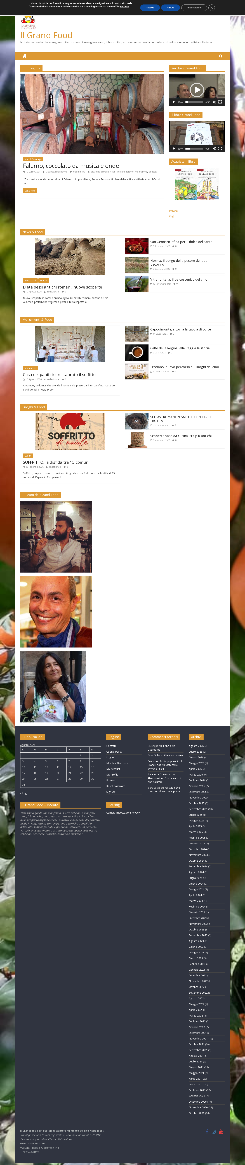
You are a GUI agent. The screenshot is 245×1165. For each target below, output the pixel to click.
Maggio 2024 (196, 889)
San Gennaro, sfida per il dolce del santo (181, 242)
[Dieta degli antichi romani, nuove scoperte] (70, 240)
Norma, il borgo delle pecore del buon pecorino (179, 262)
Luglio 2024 (195, 878)
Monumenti (30, 368)
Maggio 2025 (196, 820)
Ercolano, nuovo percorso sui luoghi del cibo (184, 367)
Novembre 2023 (198, 923)
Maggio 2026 (196, 763)
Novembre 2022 (198, 981)
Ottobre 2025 (196, 803)
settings (124, 6)
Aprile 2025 (195, 826)
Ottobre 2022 (196, 987)
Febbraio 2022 (197, 1021)
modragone (141, 171)
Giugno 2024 (196, 883)
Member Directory (117, 763)
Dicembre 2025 (198, 791)
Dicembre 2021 (198, 1032)
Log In (110, 757)
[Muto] (214, 102)
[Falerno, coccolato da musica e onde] (92, 77)
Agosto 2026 (196, 746)
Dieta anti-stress (173, 755)
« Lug (23, 793)
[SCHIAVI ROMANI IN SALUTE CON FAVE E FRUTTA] (137, 415)
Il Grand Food (46, 35)
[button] (197, 90)
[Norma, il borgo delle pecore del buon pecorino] (137, 259)
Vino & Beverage (33, 159)
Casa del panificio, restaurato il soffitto (59, 374)
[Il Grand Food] (24, 56)
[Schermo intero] (220, 102)
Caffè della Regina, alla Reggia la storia (180, 348)
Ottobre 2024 (196, 860)
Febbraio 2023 (197, 964)
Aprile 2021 (195, 1078)
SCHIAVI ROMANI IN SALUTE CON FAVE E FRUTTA (181, 419)
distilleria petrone (100, 171)
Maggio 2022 (196, 1004)
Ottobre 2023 (196, 929)
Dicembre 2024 (198, 849)
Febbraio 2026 (197, 780)
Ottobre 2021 (196, 1044)
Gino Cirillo (154, 755)
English (173, 216)
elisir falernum (117, 171)
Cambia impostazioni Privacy (123, 812)
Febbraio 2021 (197, 1090)
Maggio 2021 (196, 1073)
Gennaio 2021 (197, 1096)
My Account (113, 769)
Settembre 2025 (198, 809)
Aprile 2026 (195, 769)
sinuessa (153, 171)
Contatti (111, 746)
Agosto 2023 (196, 941)
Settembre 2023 (198, 935)
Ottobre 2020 (196, 1113)
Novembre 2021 (198, 1038)
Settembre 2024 (198, 866)
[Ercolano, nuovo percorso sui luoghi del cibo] (137, 365)
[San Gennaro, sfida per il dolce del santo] (137, 240)
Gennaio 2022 (197, 1027)
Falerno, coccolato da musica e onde (71, 165)
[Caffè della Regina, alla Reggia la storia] (137, 347)
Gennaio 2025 (197, 843)
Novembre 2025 (198, 797)
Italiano (173, 210)
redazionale (53, 291)
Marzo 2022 (196, 1015)
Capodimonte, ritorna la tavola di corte (180, 329)
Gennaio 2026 (197, 786)
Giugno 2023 (196, 946)
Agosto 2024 (196, 872)
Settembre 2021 (198, 1050)
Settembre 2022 (198, 992)
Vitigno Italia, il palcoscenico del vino (178, 279)
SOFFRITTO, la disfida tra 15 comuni (56, 462)
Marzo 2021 (196, 1084)
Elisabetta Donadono (57, 171)
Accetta (150, 7)
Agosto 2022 (196, 998)
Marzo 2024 (196, 900)
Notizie (43, 280)
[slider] (194, 102)
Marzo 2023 (196, 958)
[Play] (174, 102)
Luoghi (28, 455)
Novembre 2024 (198, 855)
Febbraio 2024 (197, 906)
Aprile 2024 (195, 895)
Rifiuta (171, 7)
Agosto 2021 (196, 1055)
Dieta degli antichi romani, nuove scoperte (62, 287)
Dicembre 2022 (198, 975)
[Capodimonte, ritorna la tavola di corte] (137, 328)
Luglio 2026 (195, 751)
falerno (130, 171)
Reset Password (115, 786)
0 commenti (79, 171)
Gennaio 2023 (197, 969)
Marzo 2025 (196, 832)
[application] (197, 90)
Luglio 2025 (195, 814)
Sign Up (110, 791)
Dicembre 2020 (198, 1101)
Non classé (30, 280)
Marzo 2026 (196, 774)
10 (23, 767)
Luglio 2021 (195, 1061)
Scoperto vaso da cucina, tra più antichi (181, 436)
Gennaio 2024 (197, 912)
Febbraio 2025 (197, 837)
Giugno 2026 (196, 757)
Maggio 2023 (196, 952)
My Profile (112, 774)
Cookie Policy (114, 751)
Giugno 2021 (196, 1067)
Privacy (110, 780)
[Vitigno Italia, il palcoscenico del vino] (137, 278)
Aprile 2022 (195, 1010)
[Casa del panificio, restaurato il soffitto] (70, 328)
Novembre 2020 (198, 1107)
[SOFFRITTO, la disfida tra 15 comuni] (70, 415)
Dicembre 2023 (198, 918)
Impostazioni (194, 7)
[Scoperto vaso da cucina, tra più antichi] (137, 434)
